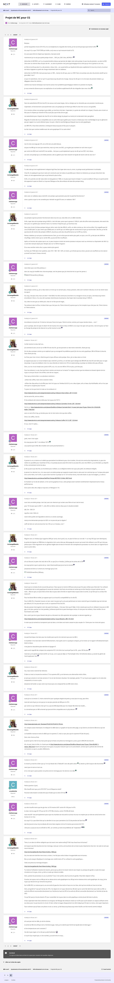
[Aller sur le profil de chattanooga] (6, 23)
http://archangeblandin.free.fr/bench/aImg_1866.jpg (40, 852)
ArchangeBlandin (13, 109)
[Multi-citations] (24, 93)
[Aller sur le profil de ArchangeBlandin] (13, 102)
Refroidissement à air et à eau (40, 23)
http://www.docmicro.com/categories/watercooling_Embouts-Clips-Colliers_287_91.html (50, 393)
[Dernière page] (20, 34)
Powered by (103, 980)
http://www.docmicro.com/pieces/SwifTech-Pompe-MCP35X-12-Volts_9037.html (48, 478)
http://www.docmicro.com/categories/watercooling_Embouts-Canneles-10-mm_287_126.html (52, 404)
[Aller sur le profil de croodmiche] (13, 785)
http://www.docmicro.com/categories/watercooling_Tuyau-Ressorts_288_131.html (49, 619)
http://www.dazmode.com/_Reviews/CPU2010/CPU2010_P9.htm (43, 724)
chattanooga (13, 23)
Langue (6, 980)
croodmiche (13, 791)
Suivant (15, 34)
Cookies (13, 980)
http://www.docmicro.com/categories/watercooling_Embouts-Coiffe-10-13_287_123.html (51, 420)
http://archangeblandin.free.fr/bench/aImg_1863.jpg (40, 866)
